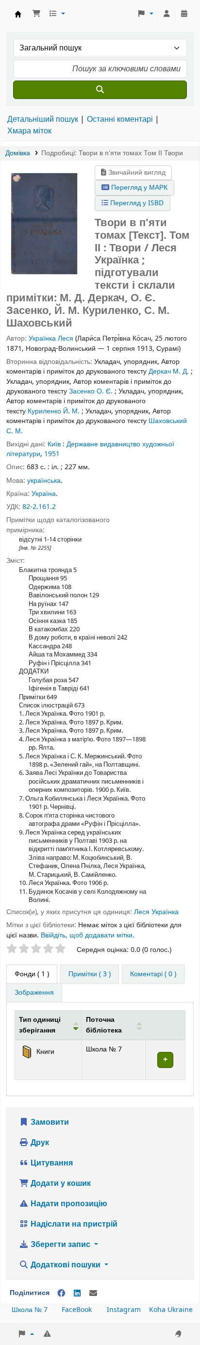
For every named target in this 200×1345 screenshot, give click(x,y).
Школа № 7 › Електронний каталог (18, 14)
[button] (36, 14)
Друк (39, 1142)
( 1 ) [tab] (32, 974)
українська (44, 481)
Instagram (124, 1310)
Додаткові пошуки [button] (65, 1265)
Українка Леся (51, 338)
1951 (52, 454)
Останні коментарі (120, 119)
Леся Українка (156, 912)
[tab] (89, 974)
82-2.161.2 (39, 507)
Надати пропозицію (68, 1204)
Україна (44, 494)
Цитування (51, 1163)
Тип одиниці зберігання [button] (40, 1025)
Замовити (49, 1122)
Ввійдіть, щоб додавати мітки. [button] (87, 935)
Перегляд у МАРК (138, 187)
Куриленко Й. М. (54, 411)
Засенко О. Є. (91, 391)
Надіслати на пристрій (73, 1224)
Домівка (17, 153)
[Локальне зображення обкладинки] (44, 223)
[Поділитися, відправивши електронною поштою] (93, 1293)
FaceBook (77, 1310)
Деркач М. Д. (169, 371)
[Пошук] (100, 90)
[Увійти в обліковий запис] (166, 14)
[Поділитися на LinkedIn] (77, 1293)
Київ (54, 444)
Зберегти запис (60, 1244)
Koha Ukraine (171, 1310)
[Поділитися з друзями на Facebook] (61, 1293)
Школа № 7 (30, 1310)
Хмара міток (29, 131)
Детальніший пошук (42, 119)
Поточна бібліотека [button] (104, 1025)
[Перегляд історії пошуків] (184, 14)
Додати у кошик (60, 1183)
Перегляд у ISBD (136, 203)
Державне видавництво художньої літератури (90, 449)
